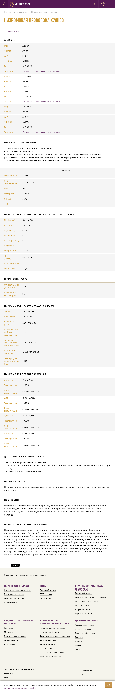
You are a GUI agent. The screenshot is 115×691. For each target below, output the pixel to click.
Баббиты (79, 637)
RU (94, 4)
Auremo (20, 4)
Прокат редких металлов (15, 636)
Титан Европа (45, 598)
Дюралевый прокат (83, 629)
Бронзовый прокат (83, 593)
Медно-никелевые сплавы (86, 601)
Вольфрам (8, 628)
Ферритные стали (47, 644)
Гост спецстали (10, 602)
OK (108, 685)
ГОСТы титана (46, 594)
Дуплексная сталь (47, 648)
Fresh (98, 675)
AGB (6, 677)
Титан (43, 585)
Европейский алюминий (85, 633)
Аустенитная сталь (48, 640)
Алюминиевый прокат (85, 625)
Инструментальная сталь (51, 656)
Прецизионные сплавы (14, 594)
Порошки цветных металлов (52, 628)
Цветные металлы (87, 620)
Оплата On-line (10, 575)
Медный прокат (82, 605)
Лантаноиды (9, 644)
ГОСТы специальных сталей (52, 652)
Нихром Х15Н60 (13, 31)
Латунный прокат (83, 609)
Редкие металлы (11, 640)
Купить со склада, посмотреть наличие (41, 71)
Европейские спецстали (14, 598)
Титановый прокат (48, 590)
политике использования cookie (19, 687)
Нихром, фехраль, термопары (17, 590)
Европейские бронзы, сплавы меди (90, 597)
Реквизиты (9, 673)
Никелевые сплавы (16, 585)
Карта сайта (87, 670)
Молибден (8, 632)
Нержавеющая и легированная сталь (54, 622)
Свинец (78, 649)
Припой (78, 641)
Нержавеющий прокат (50, 632)
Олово (78, 645)
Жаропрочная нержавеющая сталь (55, 636)
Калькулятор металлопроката (32, 575)
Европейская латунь (84, 613)
